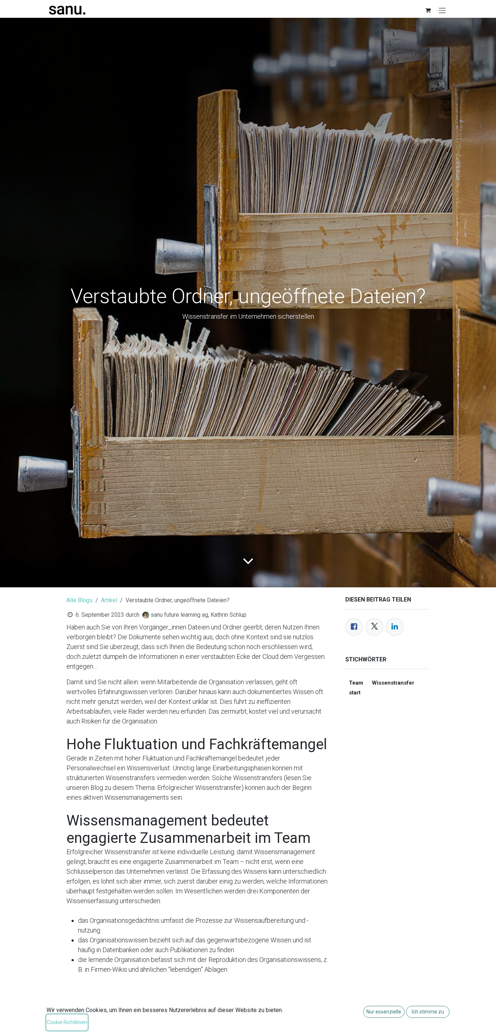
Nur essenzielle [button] (383, 1012)
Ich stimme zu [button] (428, 1012)
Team (356, 683)
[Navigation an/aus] (442, 10)
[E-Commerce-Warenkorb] (427, 10)
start (355, 692)
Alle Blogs (79, 600)
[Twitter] (374, 627)
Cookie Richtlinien (67, 1022)
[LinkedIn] (394, 627)
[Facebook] (354, 627)
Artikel (109, 600)
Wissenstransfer (393, 683)
